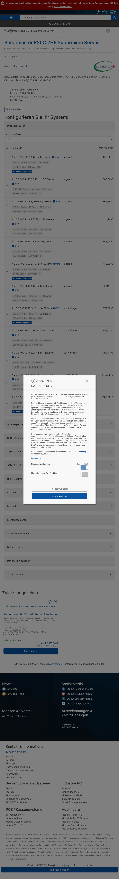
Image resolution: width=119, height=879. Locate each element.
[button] (84, 467)
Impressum (36, 458)
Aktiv (84, 467)
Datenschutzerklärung (77, 452)
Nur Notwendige (59, 488)
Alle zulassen (59, 496)
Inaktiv (85, 474)
